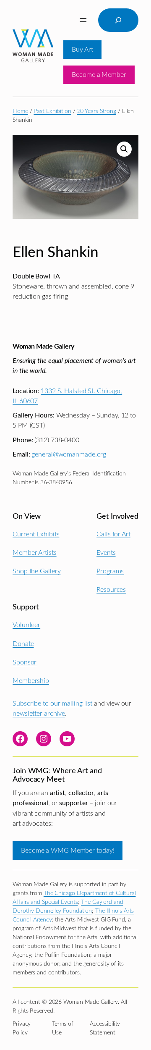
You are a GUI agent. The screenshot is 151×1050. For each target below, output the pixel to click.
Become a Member (99, 74)
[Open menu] (83, 20)
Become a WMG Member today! (67, 850)
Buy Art (82, 49)
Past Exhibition (52, 111)
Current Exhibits (36, 534)
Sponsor (24, 662)
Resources (111, 589)
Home (20, 111)
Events (105, 552)
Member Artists (35, 552)
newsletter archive (39, 713)
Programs (110, 571)
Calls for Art (113, 534)
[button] (124, 149)
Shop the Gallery (36, 571)
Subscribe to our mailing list (52, 703)
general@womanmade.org (68, 454)
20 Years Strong (97, 111)
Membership (31, 680)
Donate (23, 643)
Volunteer (26, 625)
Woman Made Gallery (43, 346)
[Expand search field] (118, 20)
